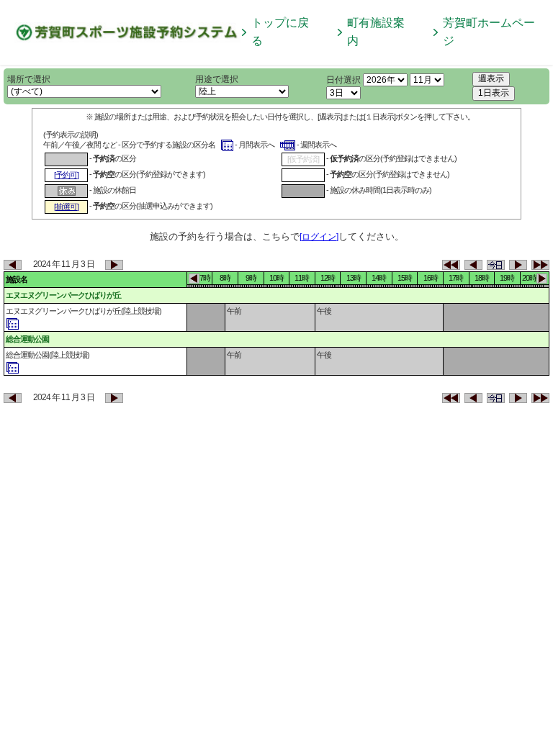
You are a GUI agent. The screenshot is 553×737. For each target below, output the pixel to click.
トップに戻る (280, 32)
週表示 (491, 78)
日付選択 (343, 80)
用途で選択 (216, 79)
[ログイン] (319, 237)
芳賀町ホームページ (489, 32)
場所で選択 (28, 79)
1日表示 (493, 93)
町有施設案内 (376, 32)
